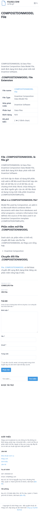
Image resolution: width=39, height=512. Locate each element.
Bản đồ (22, 495)
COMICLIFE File (7, 285)
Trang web (4, 354)
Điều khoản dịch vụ (7, 456)
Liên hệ (3, 464)
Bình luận (5, 310)
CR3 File (4, 292)
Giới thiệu (4, 461)
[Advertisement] (19, 43)
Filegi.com (13, 1)
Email (3, 345)
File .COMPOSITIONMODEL (12, 267)
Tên (3, 336)
